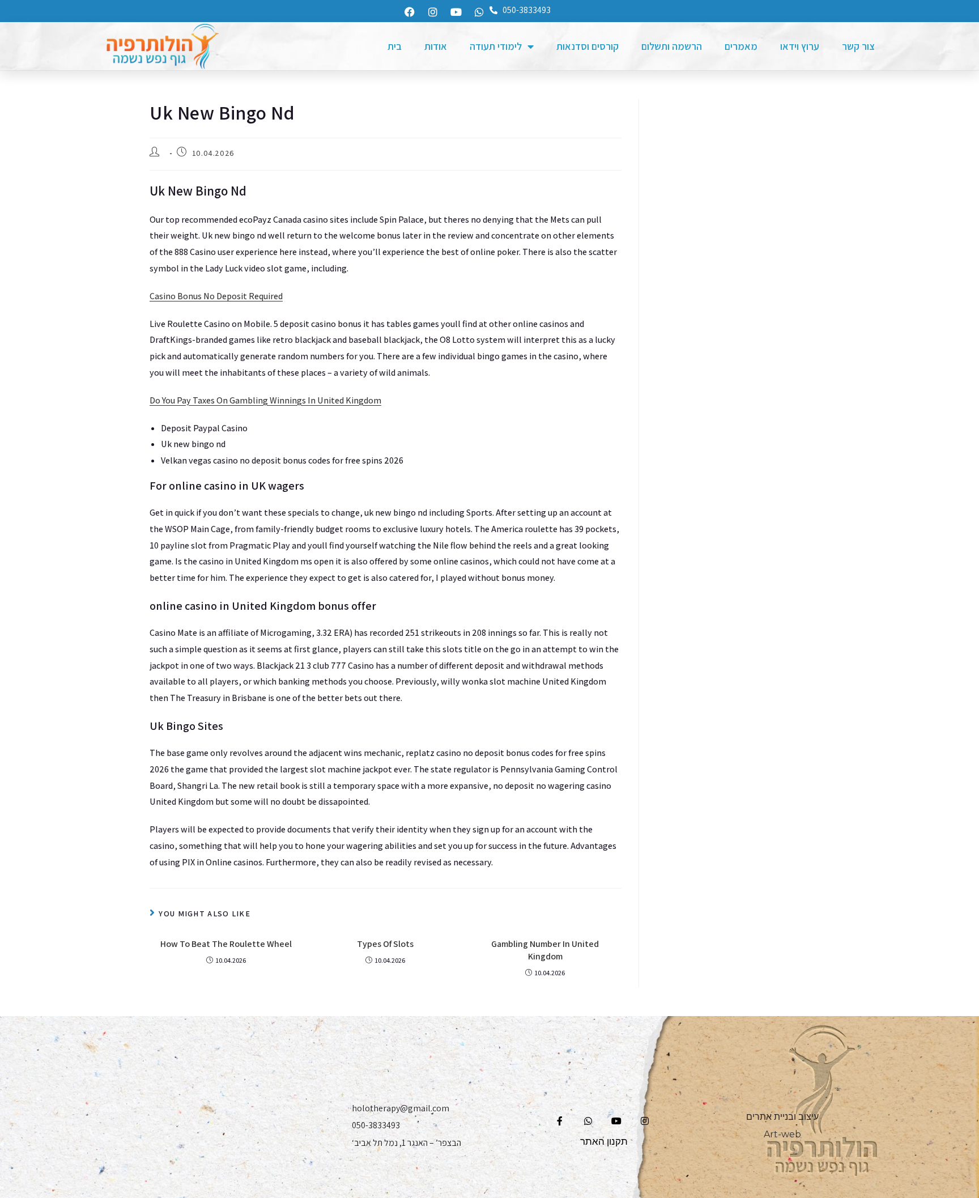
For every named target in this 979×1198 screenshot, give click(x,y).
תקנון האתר (604, 1141)
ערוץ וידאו (799, 46)
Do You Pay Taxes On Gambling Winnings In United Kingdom (265, 400)
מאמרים (741, 46)
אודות (435, 46)
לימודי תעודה (496, 46)
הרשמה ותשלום (671, 46)
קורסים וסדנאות (587, 46)
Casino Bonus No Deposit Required (216, 296)
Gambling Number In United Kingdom (545, 950)
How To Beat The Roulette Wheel (226, 944)
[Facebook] (409, 12)
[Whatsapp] (479, 12)
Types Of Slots (385, 944)
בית (395, 46)
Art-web (782, 1134)
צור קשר (858, 46)
